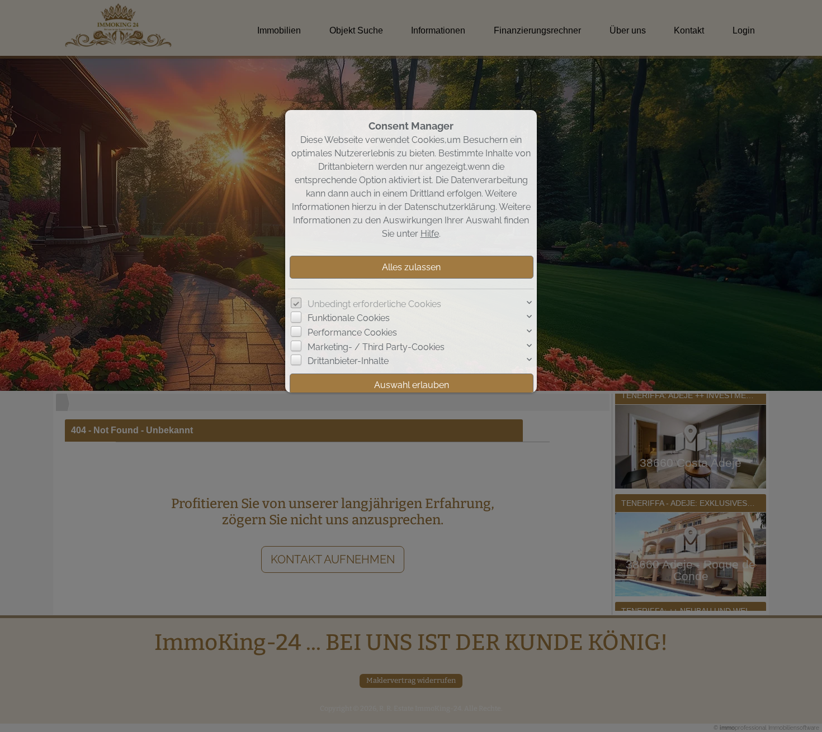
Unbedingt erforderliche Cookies (374, 304)
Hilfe (430, 233)
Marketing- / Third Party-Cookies (376, 347)
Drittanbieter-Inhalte (348, 361)
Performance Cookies (352, 332)
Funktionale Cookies (349, 318)
